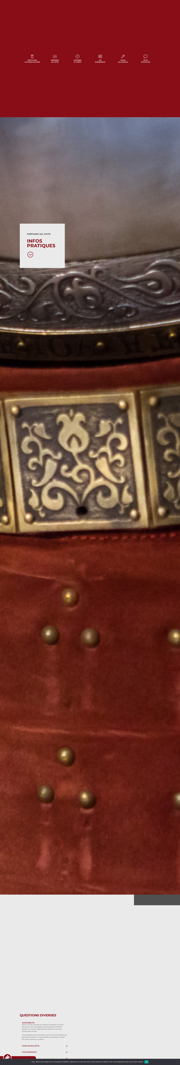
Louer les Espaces (123, 61)
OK (147, 1062)
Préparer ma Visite (55, 61)
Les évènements (100, 61)
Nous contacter (145, 61)
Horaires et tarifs (77, 61)
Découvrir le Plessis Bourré (32, 61)
